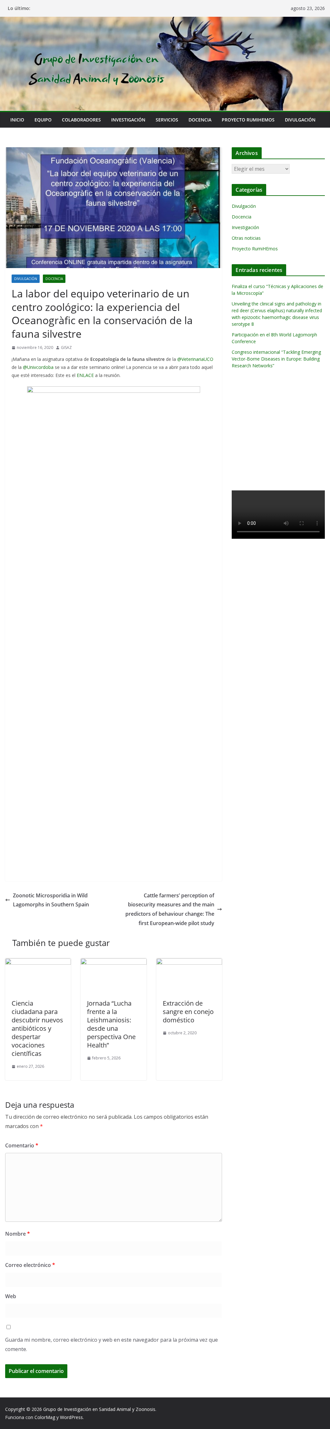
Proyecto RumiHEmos (248, 120)
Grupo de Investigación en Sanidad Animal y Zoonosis (99, 1409)
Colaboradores (81, 120)
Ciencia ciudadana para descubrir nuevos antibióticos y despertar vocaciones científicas (37, 1028)
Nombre (17, 1233)
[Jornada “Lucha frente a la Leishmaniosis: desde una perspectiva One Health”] (113, 962)
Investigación (128, 120)
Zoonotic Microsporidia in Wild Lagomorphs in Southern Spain (51, 900)
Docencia (200, 120)
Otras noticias (246, 238)
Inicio (17, 120)
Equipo (43, 120)
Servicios (167, 120)
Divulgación (300, 120)
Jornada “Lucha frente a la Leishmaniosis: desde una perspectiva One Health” (111, 1024)
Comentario (21, 1145)
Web (10, 1296)
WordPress (71, 1417)
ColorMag (44, 1417)
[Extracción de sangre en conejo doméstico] (189, 962)
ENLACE (85, 375)
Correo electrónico (30, 1265)
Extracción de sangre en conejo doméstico (188, 1011)
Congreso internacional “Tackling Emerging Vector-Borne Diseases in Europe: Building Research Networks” (276, 359)
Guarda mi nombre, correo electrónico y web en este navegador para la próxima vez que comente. (111, 1344)
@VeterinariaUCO (195, 359)
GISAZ (66, 347)
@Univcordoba (38, 367)
